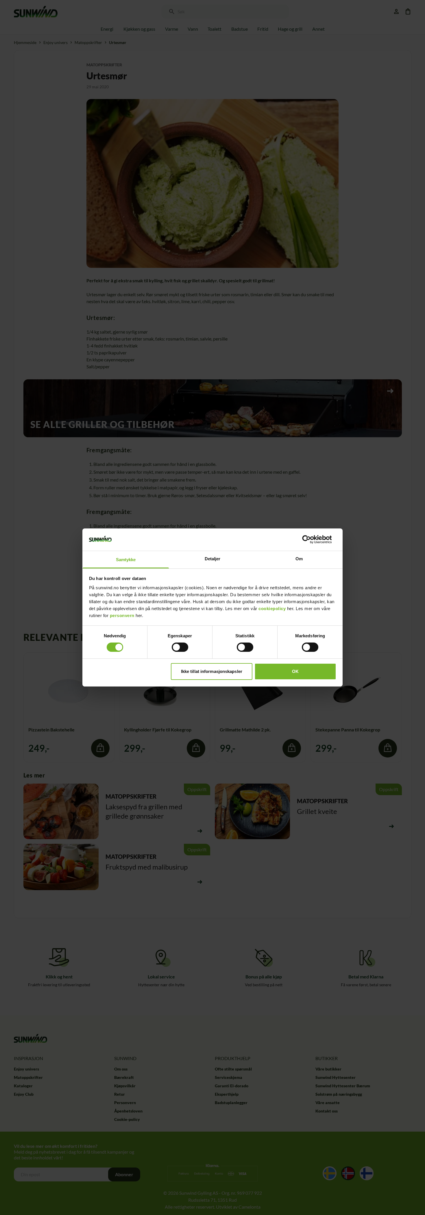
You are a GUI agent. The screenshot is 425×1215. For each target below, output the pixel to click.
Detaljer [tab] (213, 558)
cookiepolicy (272, 608)
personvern (122, 615)
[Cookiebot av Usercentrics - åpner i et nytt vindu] (311, 539)
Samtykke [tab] (126, 559)
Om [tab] (299, 558)
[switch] (180, 647)
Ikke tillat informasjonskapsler (211, 671)
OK (295, 671)
